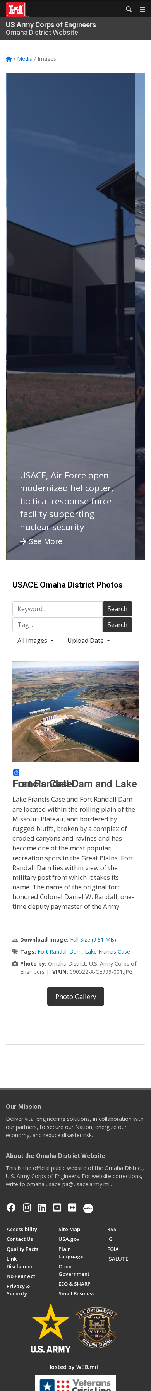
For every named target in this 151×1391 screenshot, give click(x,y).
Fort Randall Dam (60, 951)
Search (117, 609)
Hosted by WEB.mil (72, 1366)
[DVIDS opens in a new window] (88, 1208)
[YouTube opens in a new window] (57, 1208)
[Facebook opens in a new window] (11, 1208)
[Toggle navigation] (139, 9)
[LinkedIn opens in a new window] (42, 1208)
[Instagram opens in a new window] (27, 1208)
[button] (21, 316)
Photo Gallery (75, 996)
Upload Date (86, 640)
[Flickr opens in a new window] (72, 1208)
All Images (33, 640)
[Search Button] (126, 9)
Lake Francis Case (107, 951)
